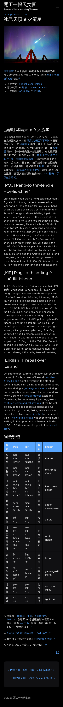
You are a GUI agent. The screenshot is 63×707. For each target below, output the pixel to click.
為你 (9, 79)
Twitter (11, 619)
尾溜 (41, 166)
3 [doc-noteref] (12, 78)
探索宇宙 (9, 71)
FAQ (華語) (41, 633)
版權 (24, 87)
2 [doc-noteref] (6, 78)
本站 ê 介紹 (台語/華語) (20, 633)
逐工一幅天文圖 (20, 5)
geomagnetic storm (35, 388)
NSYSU (36, 91)
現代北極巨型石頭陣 (38, 141)
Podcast (19, 616)
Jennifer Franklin (38, 87)
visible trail (36, 414)
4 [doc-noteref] (19, 78)
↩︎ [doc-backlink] (30, 627)
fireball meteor (32, 396)
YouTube (25, 623)
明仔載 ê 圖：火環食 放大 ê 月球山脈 (33, 678)
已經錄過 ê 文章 (43, 639)
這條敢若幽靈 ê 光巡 (28, 170)
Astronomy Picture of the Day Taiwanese (21, 9)
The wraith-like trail (21, 418)
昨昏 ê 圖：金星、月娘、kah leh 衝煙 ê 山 (32, 670)
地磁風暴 (25, 144)
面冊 (29, 616)
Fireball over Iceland (30, 84)
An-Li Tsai (24, 91)
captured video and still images (22, 403)
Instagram (40, 616)
